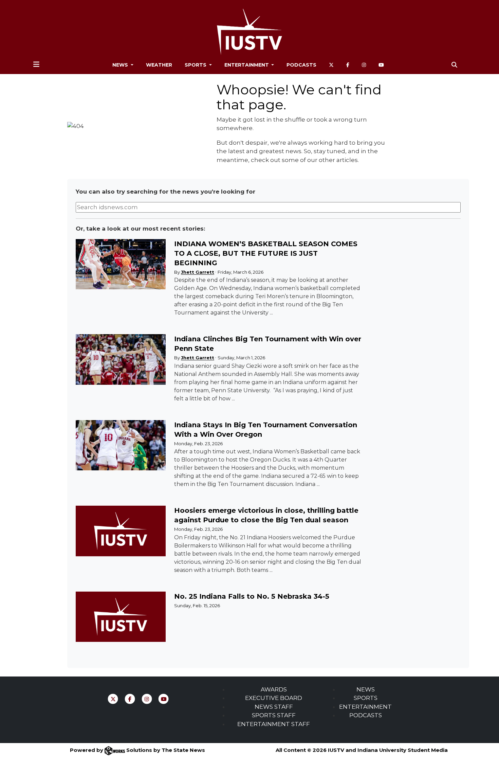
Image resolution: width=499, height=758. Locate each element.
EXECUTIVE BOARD (273, 697)
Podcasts (301, 65)
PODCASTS (365, 715)
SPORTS (365, 697)
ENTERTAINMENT (365, 706)
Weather (159, 65)
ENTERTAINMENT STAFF (273, 724)
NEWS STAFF (274, 706)
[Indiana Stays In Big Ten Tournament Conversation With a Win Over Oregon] (120, 445)
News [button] (120, 65)
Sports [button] (196, 65)
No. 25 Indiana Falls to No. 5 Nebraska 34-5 (251, 596)
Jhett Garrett (197, 272)
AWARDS (274, 689)
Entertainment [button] (247, 65)
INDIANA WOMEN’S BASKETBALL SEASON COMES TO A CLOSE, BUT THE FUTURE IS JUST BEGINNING (265, 253)
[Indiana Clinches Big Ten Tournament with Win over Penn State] (120, 359)
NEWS (365, 689)
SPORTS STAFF (274, 715)
